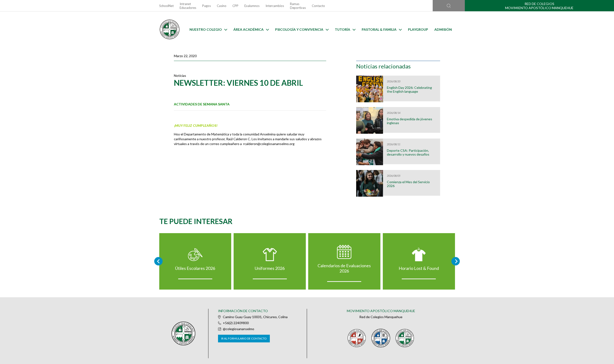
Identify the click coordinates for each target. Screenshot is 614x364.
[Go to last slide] (158, 261)
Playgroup (418, 29)
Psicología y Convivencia (299, 29)
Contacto (318, 6)
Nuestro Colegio (205, 29)
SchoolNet (166, 6)
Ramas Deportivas (298, 6)
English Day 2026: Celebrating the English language (409, 89)
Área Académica (248, 29)
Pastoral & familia (379, 29)
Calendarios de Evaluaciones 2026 (344, 268)
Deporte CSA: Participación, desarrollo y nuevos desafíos (408, 152)
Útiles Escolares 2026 (195, 268)
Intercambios (275, 6)
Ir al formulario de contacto (244, 338)
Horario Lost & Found (419, 268)
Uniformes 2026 (270, 268)
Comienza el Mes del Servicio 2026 (408, 184)
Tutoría (342, 29)
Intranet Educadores (188, 6)
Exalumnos (252, 6)
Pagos (206, 6)
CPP (235, 6)
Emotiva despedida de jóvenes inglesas (409, 121)
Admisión (443, 29)
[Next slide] (455, 261)
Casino (221, 6)
